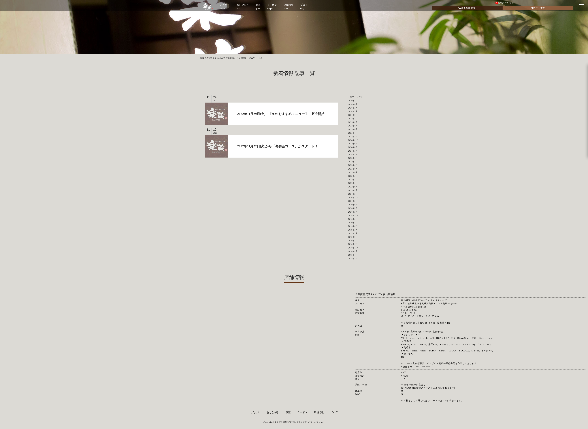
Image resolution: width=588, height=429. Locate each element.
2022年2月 (353, 190)
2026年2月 (353, 115)
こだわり (255, 412)
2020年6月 (353, 205)
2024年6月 (353, 147)
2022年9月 (353, 187)
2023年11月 (353, 161)
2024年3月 (353, 154)
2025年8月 (353, 126)
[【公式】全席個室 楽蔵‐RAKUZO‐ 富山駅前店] (207, 6)
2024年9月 (353, 144)
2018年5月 (353, 258)
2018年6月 (353, 255)
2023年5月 (353, 176)
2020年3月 (353, 208)
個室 (288, 412)
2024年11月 (353, 140)
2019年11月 (353, 215)
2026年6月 (353, 104)
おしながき (273, 412)
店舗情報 (319, 412)
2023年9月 (353, 165)
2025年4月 (353, 133)
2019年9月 (353, 219)
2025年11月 (353, 118)
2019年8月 (353, 222)
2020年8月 (353, 201)
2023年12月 (353, 158)
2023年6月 (353, 172)
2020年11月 (353, 197)
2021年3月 (353, 194)
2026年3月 (353, 111)
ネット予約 (539, 8)
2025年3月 (353, 136)
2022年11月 (353, 183)
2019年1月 (353, 240)
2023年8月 (353, 169)
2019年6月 (353, 226)
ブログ (334, 412)
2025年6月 (353, 129)
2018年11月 (353, 248)
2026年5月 (353, 108)
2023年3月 (353, 179)
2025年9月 (353, 122)
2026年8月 (353, 100)
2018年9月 (353, 251)
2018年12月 (353, 244)
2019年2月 (353, 237)
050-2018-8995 (468, 8)
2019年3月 (353, 233)
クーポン (302, 412)
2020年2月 (353, 212)
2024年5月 (353, 151)
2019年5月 (353, 230)
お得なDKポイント (505, 3)
